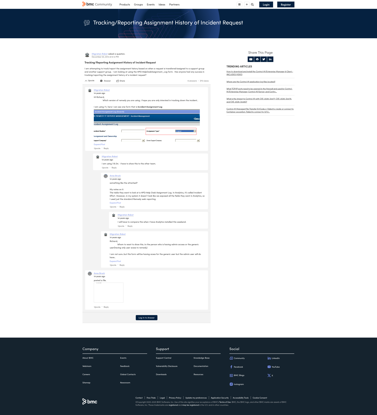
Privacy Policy (175, 397)
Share (122, 80)
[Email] (251, 59)
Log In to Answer (147, 317)
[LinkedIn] (270, 59)
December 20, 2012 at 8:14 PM (105, 56)
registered (173, 405)
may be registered (190, 405)
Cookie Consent (260, 397)
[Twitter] (264, 59)
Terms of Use (225, 402)
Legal (162, 397)
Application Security (220, 397)
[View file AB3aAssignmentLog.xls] (108, 292)
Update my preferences (196, 397)
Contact (139, 397)
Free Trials (151, 397)
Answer (107, 80)
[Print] (257, 59)
